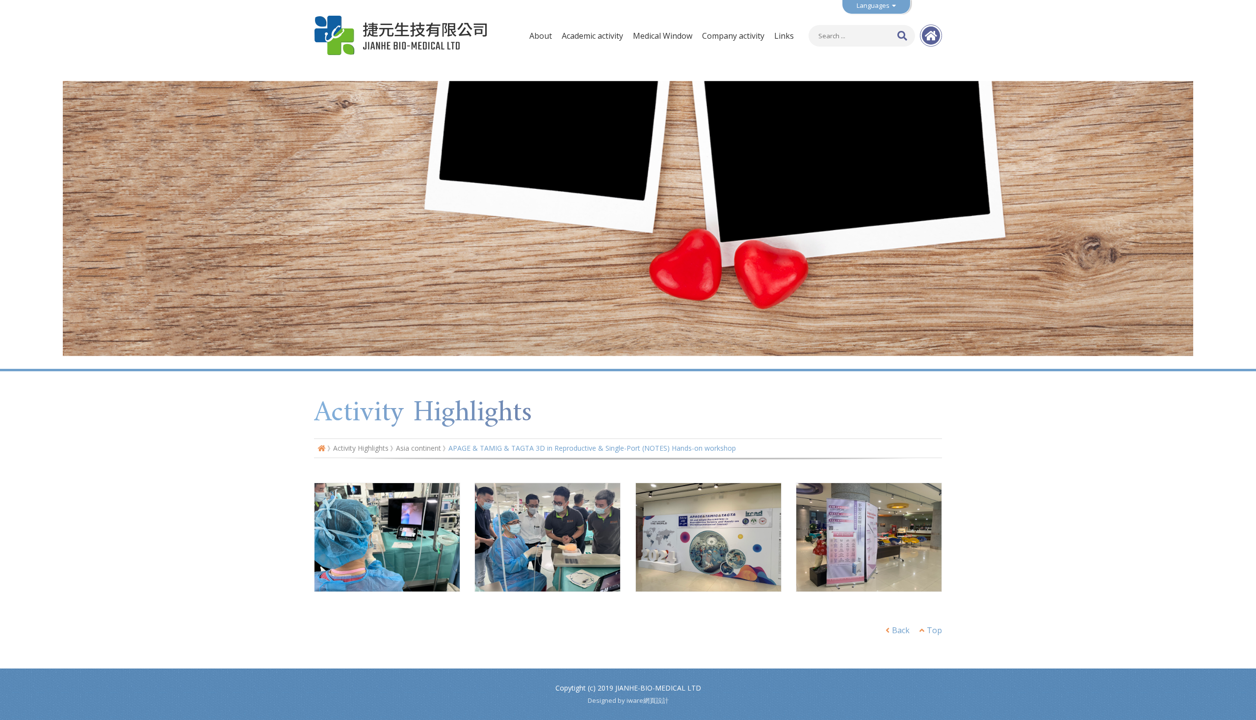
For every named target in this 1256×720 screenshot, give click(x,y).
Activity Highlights (361, 448)
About (540, 35)
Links (784, 35)
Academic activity (592, 35)
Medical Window (662, 35)
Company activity (733, 35)
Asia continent (418, 448)
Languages (873, 5)
